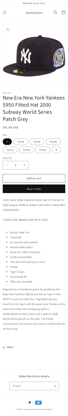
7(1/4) (36, 141)
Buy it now (34, 188)
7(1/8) (20, 141)
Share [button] (10, 347)
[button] (5, 13)
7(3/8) (53, 141)
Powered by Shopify (43, 409)
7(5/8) (26, 149)
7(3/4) (42, 149)
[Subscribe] (55, 386)
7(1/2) (10, 149)
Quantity (7, 158)
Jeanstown (28, 409)
